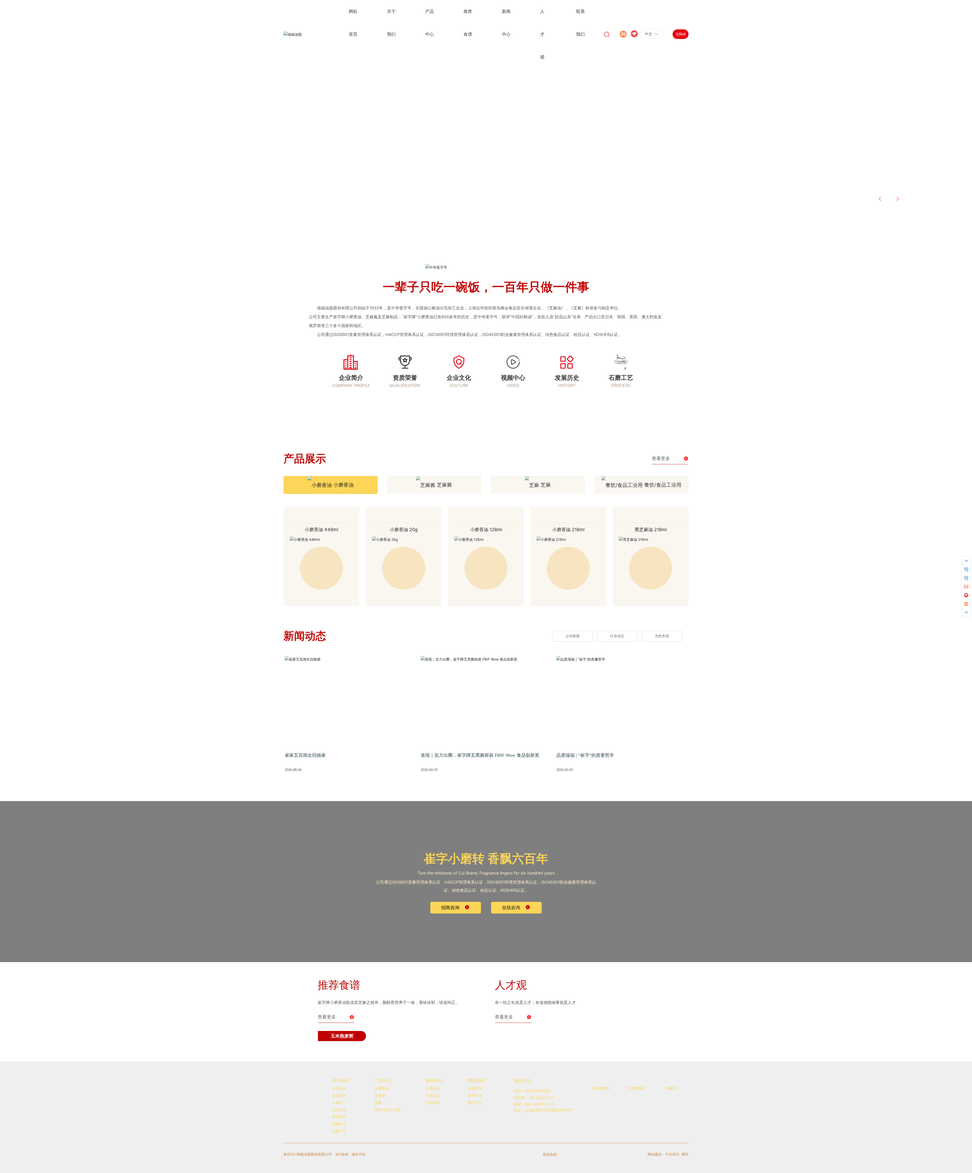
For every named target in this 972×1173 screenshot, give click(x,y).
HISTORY (567, 385)
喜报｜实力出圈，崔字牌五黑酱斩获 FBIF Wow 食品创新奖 (480, 756)
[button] (70, 202)
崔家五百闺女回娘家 (305, 756)
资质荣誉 (405, 377)
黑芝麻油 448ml (403, 530)
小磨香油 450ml (650, 530)
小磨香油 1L (486, 530)
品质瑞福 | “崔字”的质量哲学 (585, 756)
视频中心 (513, 377)
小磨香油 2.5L (568, 530)
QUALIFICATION (405, 385)
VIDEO (513, 385)
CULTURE (459, 385)
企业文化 (459, 377)
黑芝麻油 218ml (322, 530)
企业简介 (351, 377)
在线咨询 (511, 908)
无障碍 (680, 34)
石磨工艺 (621, 377)
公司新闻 (572, 637)
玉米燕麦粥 (342, 1116)
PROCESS (621, 385)
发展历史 (567, 377)
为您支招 (662, 637)
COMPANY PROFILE (351, 385)
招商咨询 (450, 908)
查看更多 (661, 458)
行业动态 (617, 637)
